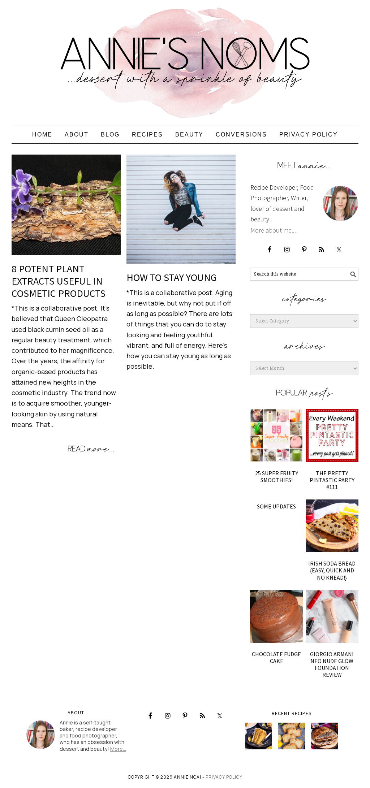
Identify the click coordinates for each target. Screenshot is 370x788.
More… (118, 748)
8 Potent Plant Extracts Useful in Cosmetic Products (59, 280)
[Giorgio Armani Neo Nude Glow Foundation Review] (332, 616)
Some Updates (276, 506)
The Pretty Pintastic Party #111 (332, 479)
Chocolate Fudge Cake (276, 657)
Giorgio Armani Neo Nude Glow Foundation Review (332, 664)
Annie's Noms (185, 59)
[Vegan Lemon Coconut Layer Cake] (258, 736)
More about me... (273, 230)
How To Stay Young (171, 277)
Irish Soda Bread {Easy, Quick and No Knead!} (332, 570)
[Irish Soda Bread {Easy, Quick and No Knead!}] (332, 525)
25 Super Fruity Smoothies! (276, 476)
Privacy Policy (224, 777)
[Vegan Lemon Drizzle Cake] (291, 736)
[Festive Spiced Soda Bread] (324, 736)
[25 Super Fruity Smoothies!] (276, 435)
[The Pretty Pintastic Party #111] (332, 435)
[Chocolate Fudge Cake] (276, 616)
